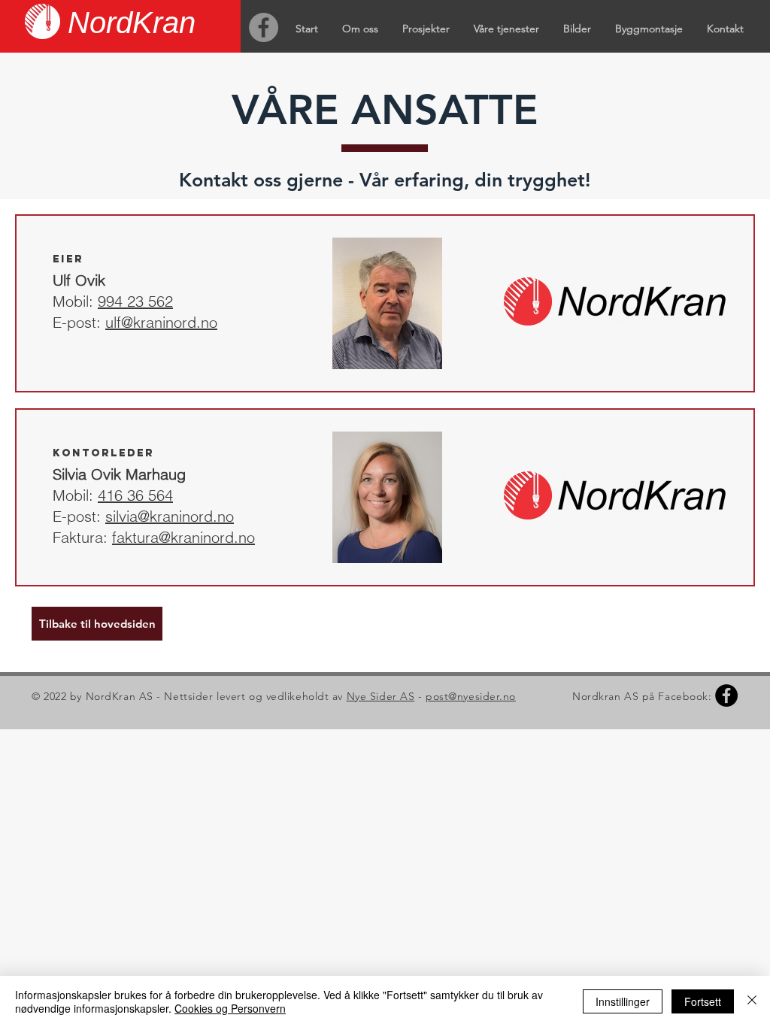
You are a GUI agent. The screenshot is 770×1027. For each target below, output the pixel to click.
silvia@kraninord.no (169, 516)
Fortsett (702, 1001)
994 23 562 (135, 301)
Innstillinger (623, 1001)
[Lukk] (752, 1001)
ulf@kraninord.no (161, 322)
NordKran (132, 22)
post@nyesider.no (471, 696)
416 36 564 (135, 495)
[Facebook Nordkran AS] (263, 27)
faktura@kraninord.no (183, 537)
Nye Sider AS (381, 696)
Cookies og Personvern (230, 1008)
